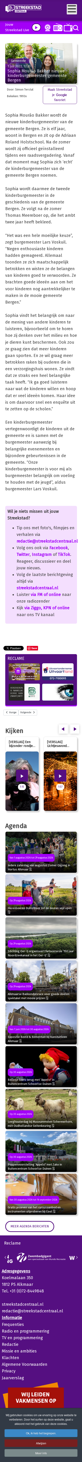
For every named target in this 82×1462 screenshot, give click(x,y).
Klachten (10, 1357)
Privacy (8, 1371)
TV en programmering (22, 1337)
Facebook (58, 547)
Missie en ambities (19, 1351)
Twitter (23, 554)
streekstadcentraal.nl (37, 587)
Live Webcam (46, 27)
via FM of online (46, 594)
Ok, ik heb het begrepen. (41, 1433)
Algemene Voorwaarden (24, 1364)
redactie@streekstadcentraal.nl (47, 541)
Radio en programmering (25, 1331)
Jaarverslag (13, 1377)
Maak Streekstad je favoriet (60, 95)
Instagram (42, 554)
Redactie (10, 1344)
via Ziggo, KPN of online (46, 607)
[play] (36, 27)
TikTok (64, 554)
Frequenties (13, 1324)
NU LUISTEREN (57, 27)
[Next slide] (77, 1257)
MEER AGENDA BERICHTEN (29, 1226)
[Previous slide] (5, 1257)
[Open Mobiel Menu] (72, 9)
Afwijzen (41, 1443)
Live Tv (67, 27)
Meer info (41, 1453)
